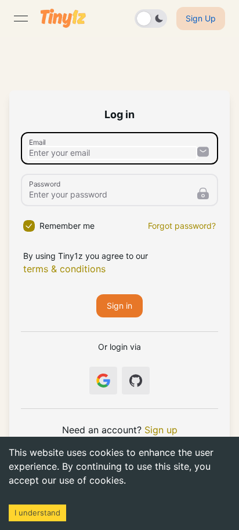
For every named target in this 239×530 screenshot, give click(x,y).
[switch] (151, 18)
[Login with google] (103, 380)
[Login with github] (136, 380)
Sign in (119, 305)
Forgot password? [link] (182, 226)
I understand (37, 512)
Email (37, 142)
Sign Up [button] (201, 18)
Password (44, 184)
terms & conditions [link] (64, 269)
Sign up (161, 430)
